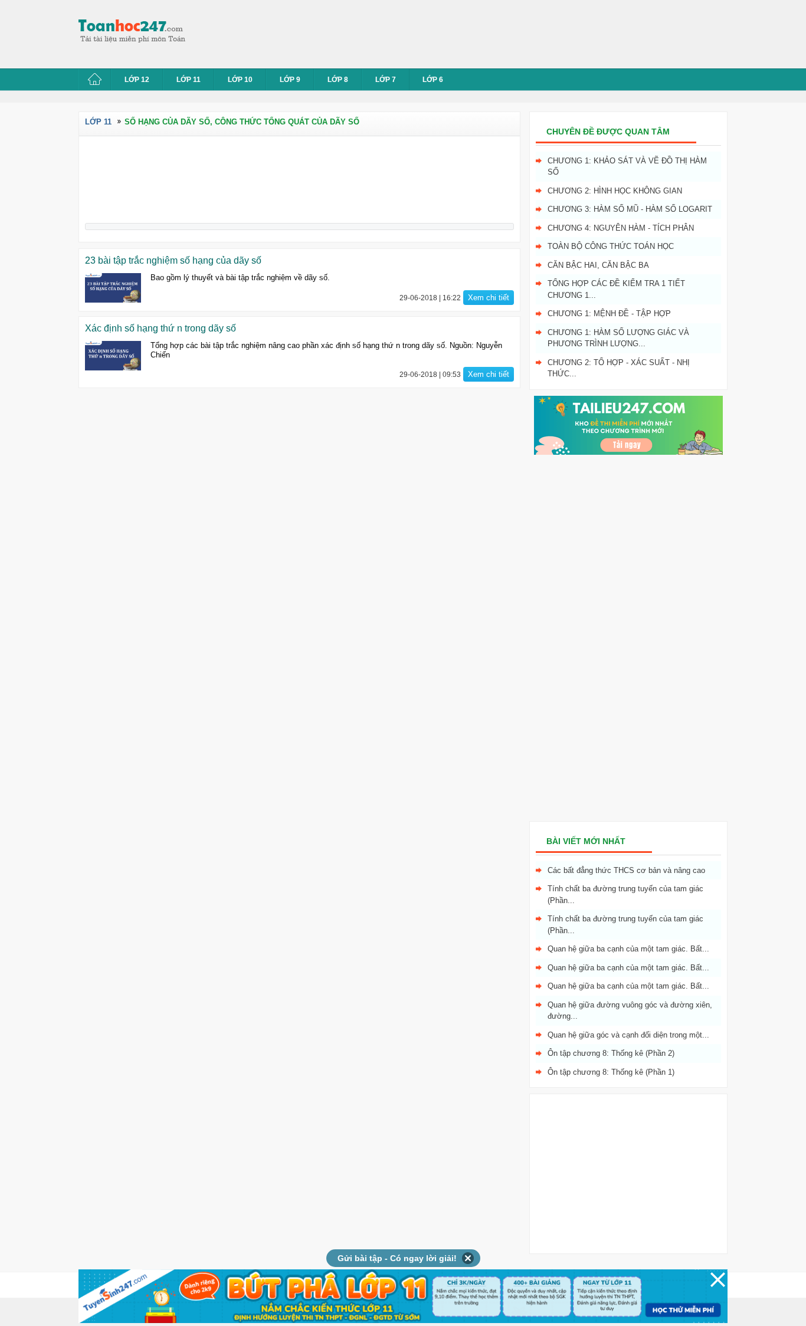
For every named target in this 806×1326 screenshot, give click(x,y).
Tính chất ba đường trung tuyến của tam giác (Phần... (625, 894)
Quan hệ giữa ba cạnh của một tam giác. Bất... (628, 948)
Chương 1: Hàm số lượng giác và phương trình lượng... (618, 338)
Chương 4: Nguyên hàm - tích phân (621, 228)
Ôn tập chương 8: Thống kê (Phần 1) (611, 1072)
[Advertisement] (411, 32)
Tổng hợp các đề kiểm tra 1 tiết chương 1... (616, 289)
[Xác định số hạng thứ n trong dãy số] (113, 355)
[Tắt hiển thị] (468, 1258)
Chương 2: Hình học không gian (615, 190)
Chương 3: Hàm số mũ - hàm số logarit (630, 209)
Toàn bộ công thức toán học (611, 246)
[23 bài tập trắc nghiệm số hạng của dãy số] (113, 288)
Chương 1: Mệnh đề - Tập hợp (609, 313)
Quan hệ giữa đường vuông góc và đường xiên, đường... (630, 1010)
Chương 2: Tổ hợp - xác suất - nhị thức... (619, 368)
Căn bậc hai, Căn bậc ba (598, 265)
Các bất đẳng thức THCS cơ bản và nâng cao (626, 870)
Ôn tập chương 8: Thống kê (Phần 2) (611, 1053)
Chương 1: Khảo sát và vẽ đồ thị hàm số (627, 166)
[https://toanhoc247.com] (137, 31)
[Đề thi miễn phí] (628, 452)
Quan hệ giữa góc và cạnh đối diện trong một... (628, 1034)
